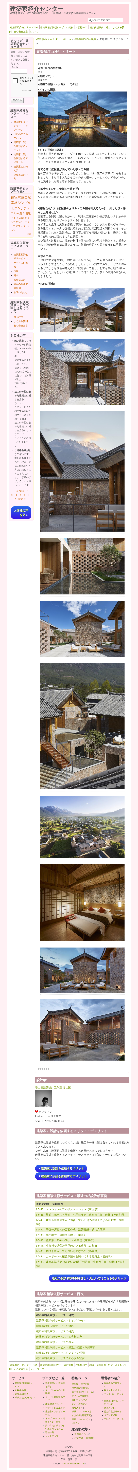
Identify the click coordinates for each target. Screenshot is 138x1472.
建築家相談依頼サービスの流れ (56, 27)
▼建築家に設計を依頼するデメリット (62, 1176)
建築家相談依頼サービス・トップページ (60, 1320)
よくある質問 (21, 321)
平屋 (74, 1419)
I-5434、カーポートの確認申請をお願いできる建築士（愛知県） (74, 1256)
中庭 (15, 226)
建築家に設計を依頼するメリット (21, 146)
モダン (16, 222)
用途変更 (86, 1415)
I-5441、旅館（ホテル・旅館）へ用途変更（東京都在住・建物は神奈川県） (81, 1214)
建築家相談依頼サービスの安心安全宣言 (60, 1358)
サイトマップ (37, 1369)
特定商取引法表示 (113, 1411)
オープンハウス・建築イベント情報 (55, 1420)
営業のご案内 (110, 1407)
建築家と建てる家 (80, 1384)
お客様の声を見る (21, 513)
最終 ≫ (22, 498)
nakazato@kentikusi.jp (74, 1463)
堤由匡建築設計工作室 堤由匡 (53, 1087)
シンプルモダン (79, 1403)
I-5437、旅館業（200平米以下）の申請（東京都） (66, 1240)
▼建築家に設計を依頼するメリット (61, 1168)
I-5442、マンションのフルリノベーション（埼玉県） (68, 1209)
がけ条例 (76, 1415)
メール (15, 67)
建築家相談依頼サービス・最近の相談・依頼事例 (65, 1347)
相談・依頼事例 (97, 1364)
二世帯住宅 (83, 1395)
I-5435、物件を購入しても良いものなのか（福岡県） (68, 1251)
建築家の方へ (82, 1434)
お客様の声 (81, 27)
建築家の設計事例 (85, 39)
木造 (21, 197)
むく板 (18, 218)
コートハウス (84, 1419)
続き (29, 233)
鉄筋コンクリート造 (82, 1411)
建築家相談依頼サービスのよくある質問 (60, 1352)
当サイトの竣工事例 (55, 1407)
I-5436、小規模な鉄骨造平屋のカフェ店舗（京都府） (68, 1245)
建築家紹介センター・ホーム (53, 39)
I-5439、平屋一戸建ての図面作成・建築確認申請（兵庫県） (72, 1229)
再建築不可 (77, 1407)
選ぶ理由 (18, 316)
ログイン (35, 31)
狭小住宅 (76, 1391)
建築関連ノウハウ (54, 1404)
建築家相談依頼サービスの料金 (55, 1342)
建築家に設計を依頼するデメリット (21, 158)
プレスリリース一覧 (114, 1418)
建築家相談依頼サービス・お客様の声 (59, 1336)
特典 (16, 270)
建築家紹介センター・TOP (24, 27)
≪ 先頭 (20, 491)
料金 (108, 27)
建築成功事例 (21, 1393)
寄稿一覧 (49, 1432)
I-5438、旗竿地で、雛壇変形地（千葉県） (61, 1235)
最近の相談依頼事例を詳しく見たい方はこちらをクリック (89, 1278)
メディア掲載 (110, 1415)
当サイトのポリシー (114, 1390)
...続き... (75, 1422)
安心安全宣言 (21, 31)
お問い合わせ (21, 292)
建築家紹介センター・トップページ (21, 125)
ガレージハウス (79, 1399)
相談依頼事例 (96, 27)
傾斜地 (85, 1387)
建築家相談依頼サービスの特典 (55, 1331)
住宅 (14, 197)
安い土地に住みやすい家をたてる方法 (55, 1427)
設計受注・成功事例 (84, 1437)
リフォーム (87, 1391)
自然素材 (76, 1387)
